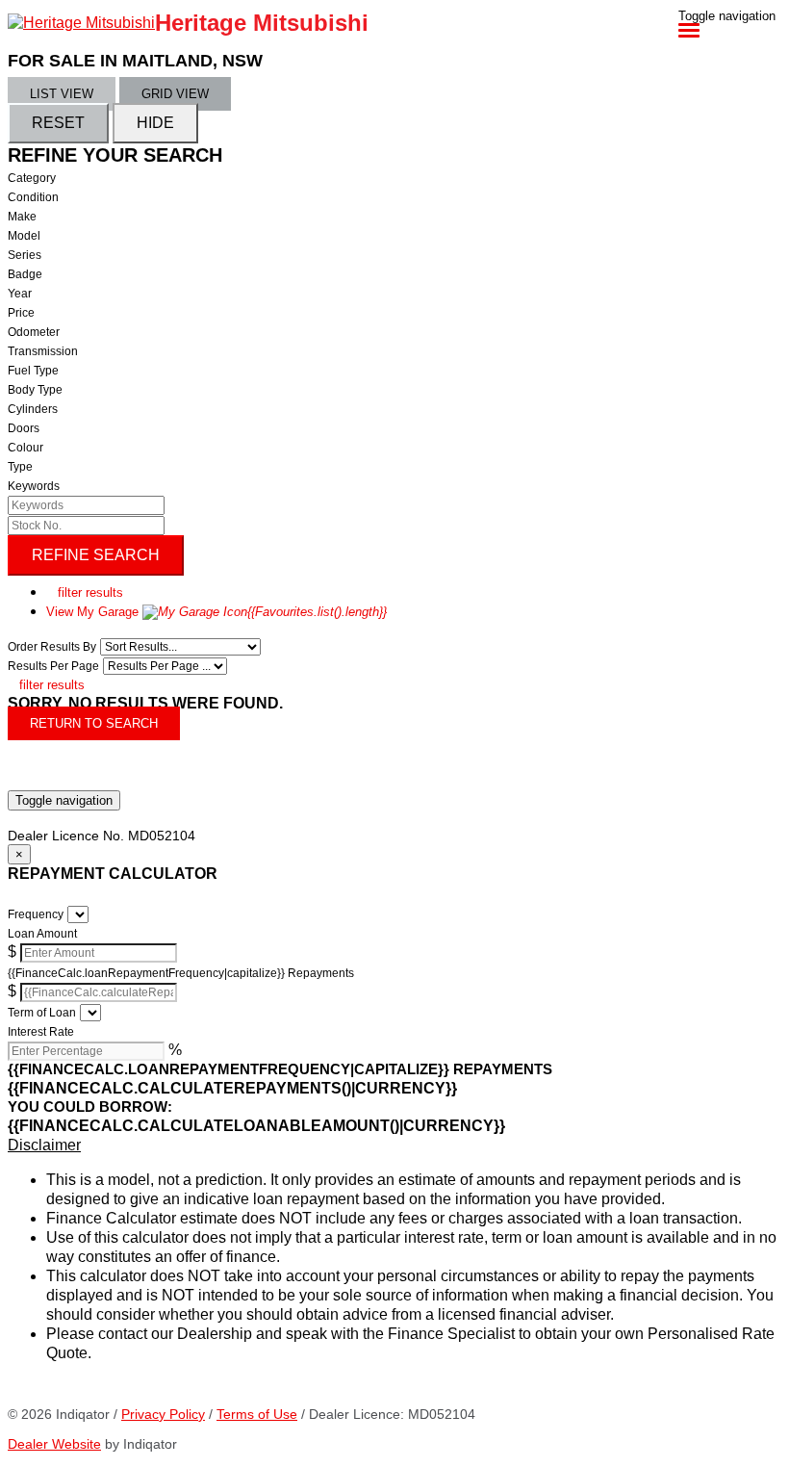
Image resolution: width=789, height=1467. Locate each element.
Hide (155, 123)
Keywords (34, 486)
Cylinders (33, 409)
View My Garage (216, 612)
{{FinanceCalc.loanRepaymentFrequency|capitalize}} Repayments (181, 973)
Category (32, 178)
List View (61, 94)
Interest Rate (41, 1032)
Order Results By (52, 647)
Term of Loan (42, 1012)
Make (22, 216)
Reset (58, 123)
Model (24, 236)
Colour (25, 447)
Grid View (175, 94)
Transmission (43, 351)
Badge (25, 274)
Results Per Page (53, 666)
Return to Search (94, 723)
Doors (23, 428)
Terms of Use (256, 1414)
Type (20, 467)
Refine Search (96, 555)
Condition (33, 197)
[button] (394, 1145)
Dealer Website (54, 1444)
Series (24, 255)
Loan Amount (42, 933)
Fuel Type (33, 370)
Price (21, 313)
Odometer (34, 332)
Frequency (36, 914)
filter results (84, 592)
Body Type (35, 390)
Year (20, 293)
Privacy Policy (163, 1414)
